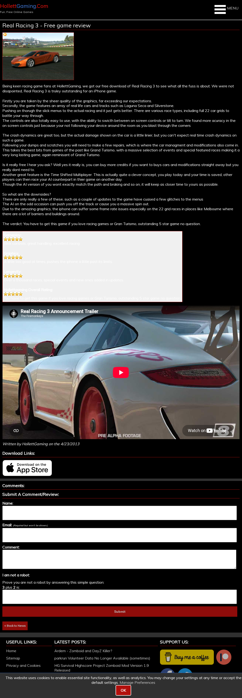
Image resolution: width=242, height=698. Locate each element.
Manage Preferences (137, 682)
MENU (232, 8)
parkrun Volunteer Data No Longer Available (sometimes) (102, 658)
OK (123, 690)
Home (11, 650)
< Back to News (15, 625)
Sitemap (13, 658)
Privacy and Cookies (23, 665)
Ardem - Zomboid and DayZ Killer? (83, 650)
